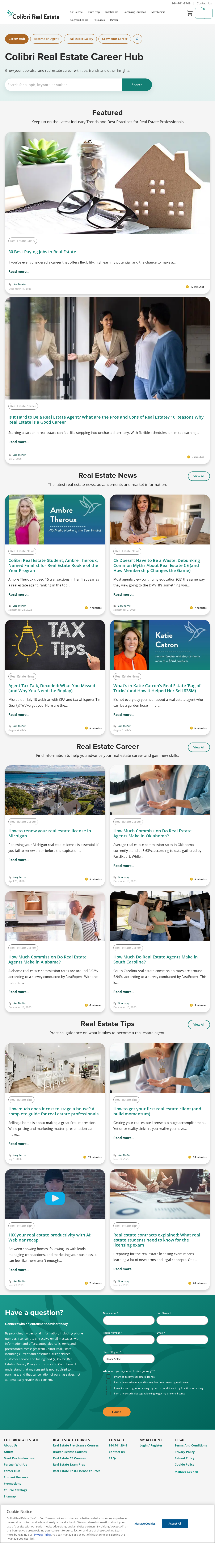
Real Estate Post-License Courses (76, 1471)
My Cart (190, 13)
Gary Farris (124, 605)
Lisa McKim (19, 284)
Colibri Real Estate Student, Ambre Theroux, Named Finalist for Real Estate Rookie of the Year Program (53, 565)
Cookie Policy (184, 1464)
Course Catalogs (15, 1490)
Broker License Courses (70, 1452)
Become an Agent (46, 39)
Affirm (8, 1452)
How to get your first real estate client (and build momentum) (157, 1111)
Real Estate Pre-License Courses (76, 1445)
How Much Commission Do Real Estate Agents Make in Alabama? (47, 959)
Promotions (12, 1484)
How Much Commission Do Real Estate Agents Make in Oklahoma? (152, 833)
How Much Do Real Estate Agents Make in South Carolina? (155, 959)
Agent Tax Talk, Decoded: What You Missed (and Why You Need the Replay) (51, 688)
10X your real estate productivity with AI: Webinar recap (49, 1237)
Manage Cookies (186, 1472)
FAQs (112, 1458)
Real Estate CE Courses (69, 1458)
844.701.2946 (118, 1445)
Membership (158, 12)
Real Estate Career (23, 406)
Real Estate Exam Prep (69, 1464)
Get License (76, 12)
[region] (107, 1524)
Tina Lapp (123, 877)
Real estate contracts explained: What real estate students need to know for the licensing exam (156, 1240)
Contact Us (204, 3)
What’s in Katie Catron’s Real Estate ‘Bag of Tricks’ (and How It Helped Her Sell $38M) (157, 688)
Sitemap (10, 1496)
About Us (10, 1445)
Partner (114, 20)
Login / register (151, 1445)
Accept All (175, 1523)
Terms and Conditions (191, 1445)
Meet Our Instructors (19, 1458)
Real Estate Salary (80, 39)
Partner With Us (15, 1464)
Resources (99, 20)
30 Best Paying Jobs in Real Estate (42, 251)
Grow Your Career (114, 39)
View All (199, 476)
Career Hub (17, 39)
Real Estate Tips (21, 1100)
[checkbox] (157, 1384)
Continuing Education (135, 12)
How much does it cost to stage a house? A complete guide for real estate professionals (53, 1111)
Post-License (111, 12)
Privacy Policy (185, 1452)
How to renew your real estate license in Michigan (49, 833)
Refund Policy (184, 1458)
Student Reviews (16, 1477)
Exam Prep (94, 12)
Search (137, 39)
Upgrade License (79, 20)
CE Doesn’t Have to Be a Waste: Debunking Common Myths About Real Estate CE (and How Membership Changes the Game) (156, 565)
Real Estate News (22, 551)
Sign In (204, 13)
